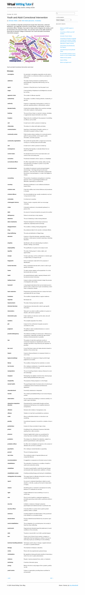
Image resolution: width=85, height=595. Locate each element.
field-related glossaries (28, 20)
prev (9, 578)
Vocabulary (38, 20)
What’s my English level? (65, 62)
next (51, 578)
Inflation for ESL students (65, 57)
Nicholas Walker (13, 20)
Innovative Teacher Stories (66, 36)
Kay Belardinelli (74, 585)
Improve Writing (63, 60)
